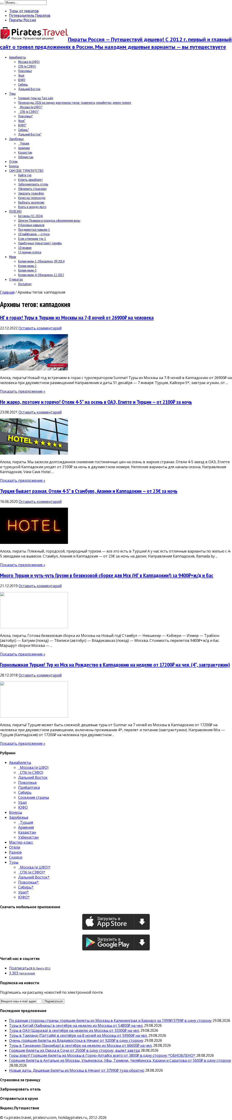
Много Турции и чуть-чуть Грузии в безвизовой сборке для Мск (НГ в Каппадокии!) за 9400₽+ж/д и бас (106, 575)
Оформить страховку (32, 188)
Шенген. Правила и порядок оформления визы (49, 220)
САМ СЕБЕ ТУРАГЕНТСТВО (26, 170)
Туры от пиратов (24, 11)
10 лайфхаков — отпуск (34, 234)
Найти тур (24, 175)
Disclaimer (24, 284)
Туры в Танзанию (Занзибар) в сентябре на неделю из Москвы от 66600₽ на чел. (80, 1045)
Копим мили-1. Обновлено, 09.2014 (41, 261)
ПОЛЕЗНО (15, 211)
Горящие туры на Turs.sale (35, 98)
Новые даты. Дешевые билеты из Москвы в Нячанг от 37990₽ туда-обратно (76, 1070)
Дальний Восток (29, 89)
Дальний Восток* (29, 134)
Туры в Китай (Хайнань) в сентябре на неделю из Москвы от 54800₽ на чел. (76, 1025)
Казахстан (25, 152)
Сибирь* (23, 129)
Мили (12, 256)
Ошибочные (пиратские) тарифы (40, 243)
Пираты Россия (22, 20)
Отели (13, 161)
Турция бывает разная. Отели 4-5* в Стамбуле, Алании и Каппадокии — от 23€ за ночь (88, 490)
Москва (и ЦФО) (29, 61)
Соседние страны (33, 797)
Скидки (15, 857)
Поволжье (25, 70)
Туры (12, 93)
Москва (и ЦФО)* (30, 107)
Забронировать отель (33, 184)
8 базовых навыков (31, 225)
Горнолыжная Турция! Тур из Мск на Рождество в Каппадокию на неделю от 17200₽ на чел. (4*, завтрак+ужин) (115, 664)
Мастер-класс (21, 842)
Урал (21, 75)
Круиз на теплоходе (32, 197)
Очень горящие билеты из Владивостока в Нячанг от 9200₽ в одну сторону (76, 1040)
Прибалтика (29, 787)
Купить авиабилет (30, 179)
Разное (15, 852)
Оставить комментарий (40, 328)
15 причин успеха (29, 252)
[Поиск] (2, 3)
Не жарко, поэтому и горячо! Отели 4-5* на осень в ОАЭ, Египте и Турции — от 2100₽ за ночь (96, 401)
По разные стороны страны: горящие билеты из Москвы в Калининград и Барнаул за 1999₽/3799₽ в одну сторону (110, 1020)
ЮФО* (22, 125)
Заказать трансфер (31, 193)
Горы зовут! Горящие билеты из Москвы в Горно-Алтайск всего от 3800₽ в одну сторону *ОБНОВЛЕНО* (102, 1055)
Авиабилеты (17, 57)
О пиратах (16, 279)
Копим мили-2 (27, 265)
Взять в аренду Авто (32, 207)
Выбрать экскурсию (31, 202)
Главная (7, 292)
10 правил (24, 247)
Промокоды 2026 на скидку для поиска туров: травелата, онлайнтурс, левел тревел (74, 102)
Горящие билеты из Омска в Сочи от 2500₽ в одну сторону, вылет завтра (74, 1050)
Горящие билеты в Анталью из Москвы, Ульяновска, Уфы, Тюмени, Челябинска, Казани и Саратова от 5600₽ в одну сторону (120, 1060)
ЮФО (21, 80)
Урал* (21, 120)
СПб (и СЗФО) (27, 66)
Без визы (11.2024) (30, 216)
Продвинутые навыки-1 (34, 229)
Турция (23, 143)
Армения (24, 148)
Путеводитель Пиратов (29, 15)
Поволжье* (25, 116)
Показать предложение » (22, 391)
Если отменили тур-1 (32, 238)
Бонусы (14, 166)
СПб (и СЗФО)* (28, 111)
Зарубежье (16, 138)
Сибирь (23, 84)
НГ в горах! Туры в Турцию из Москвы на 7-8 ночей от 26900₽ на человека (77, 317)
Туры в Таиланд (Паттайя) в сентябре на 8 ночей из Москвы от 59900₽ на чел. (78, 1035)
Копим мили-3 (27, 270)
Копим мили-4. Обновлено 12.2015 (41, 275)
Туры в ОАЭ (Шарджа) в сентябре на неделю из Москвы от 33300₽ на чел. (74, 1030)
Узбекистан (25, 157)
